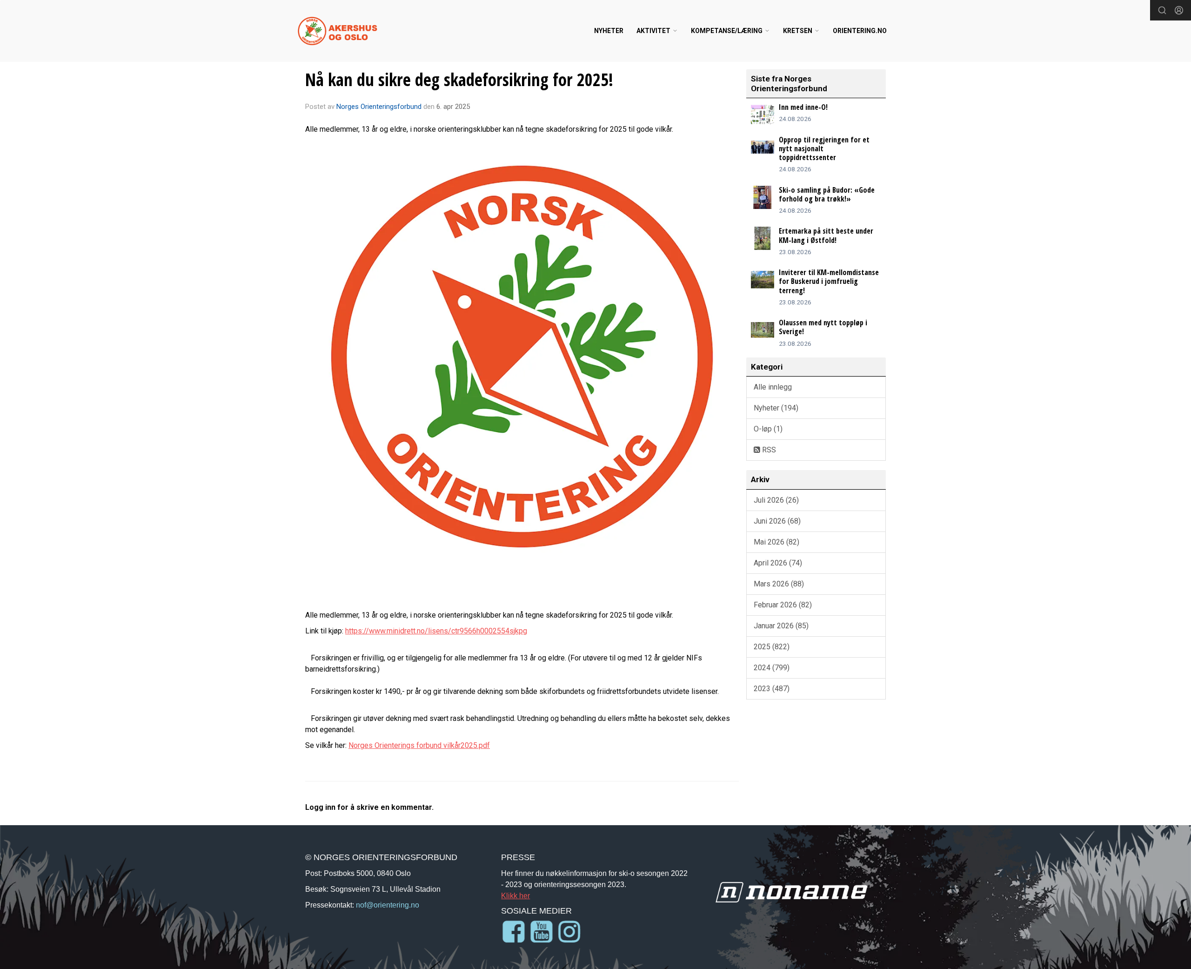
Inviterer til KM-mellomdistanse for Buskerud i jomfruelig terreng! (829, 281)
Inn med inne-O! (803, 107)
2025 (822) (772, 646)
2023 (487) (772, 688)
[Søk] (1162, 10)
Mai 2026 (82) (776, 542)
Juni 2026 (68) (777, 521)
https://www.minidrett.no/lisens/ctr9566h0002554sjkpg (436, 630)
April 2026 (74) (778, 563)
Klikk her (515, 895)
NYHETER (608, 30)
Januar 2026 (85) (781, 625)
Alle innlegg (773, 387)
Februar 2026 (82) (783, 604)
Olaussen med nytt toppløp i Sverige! (823, 326)
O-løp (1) (768, 428)
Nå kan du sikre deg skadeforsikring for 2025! (459, 79)
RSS (768, 449)
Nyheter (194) (776, 408)
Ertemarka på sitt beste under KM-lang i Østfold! (826, 235)
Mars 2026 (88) (779, 583)
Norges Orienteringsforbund (379, 106)
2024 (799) (772, 667)
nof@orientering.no (387, 905)
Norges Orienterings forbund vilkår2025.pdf (419, 745)
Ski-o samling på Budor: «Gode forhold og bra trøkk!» (827, 194)
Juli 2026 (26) (776, 500)
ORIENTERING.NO (860, 30)
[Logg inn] (1179, 10)
